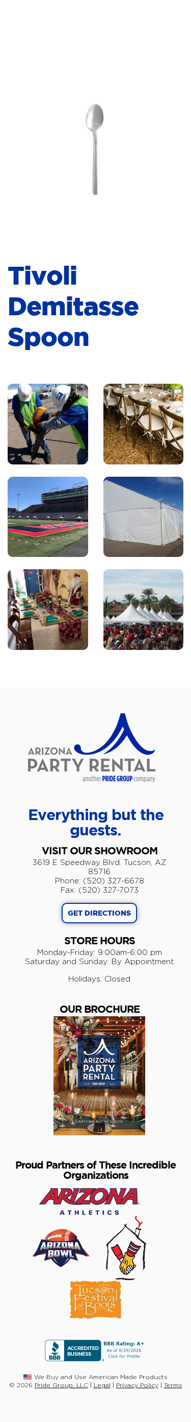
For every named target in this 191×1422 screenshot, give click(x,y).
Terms (173, 1385)
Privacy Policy (137, 1385)
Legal (102, 1385)
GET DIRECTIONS (99, 914)
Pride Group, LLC (61, 1385)
